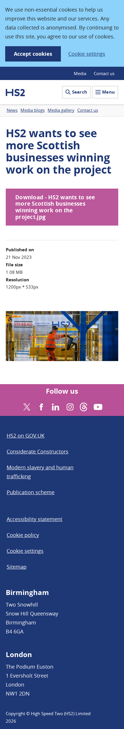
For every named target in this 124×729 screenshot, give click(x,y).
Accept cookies (33, 53)
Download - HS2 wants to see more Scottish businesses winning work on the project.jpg (55, 207)
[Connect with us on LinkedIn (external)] (54, 406)
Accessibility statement (34, 519)
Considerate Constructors (37, 451)
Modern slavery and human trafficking (40, 472)
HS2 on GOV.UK (25, 435)
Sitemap (17, 566)
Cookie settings (86, 53)
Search (79, 92)
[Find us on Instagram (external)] (69, 406)
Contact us (104, 73)
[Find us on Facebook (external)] (40, 406)
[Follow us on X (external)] (26, 406)
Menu (108, 92)
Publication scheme (31, 492)
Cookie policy (23, 534)
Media (80, 73)
